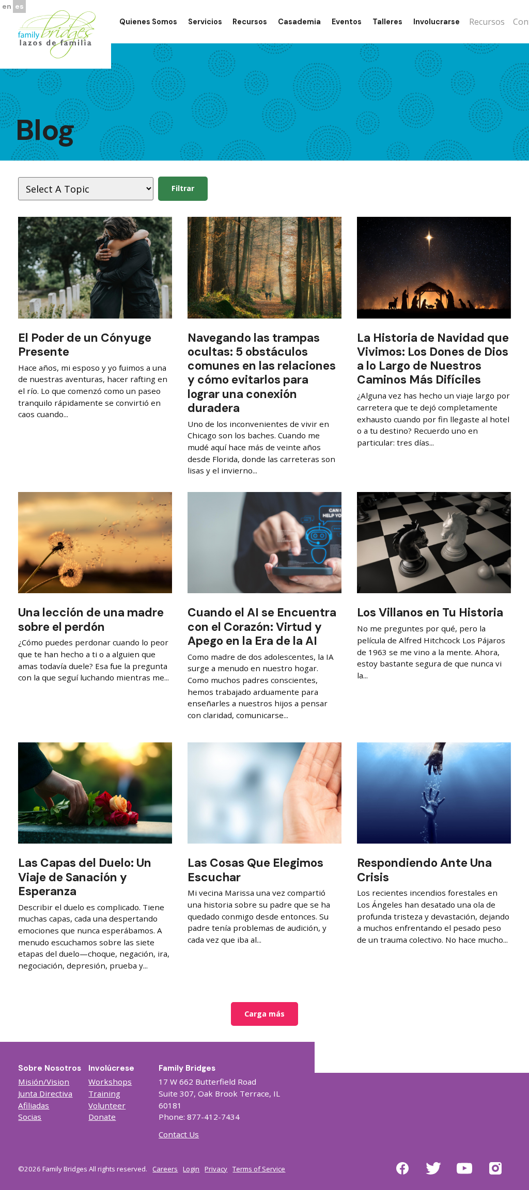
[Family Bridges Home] (57, 33)
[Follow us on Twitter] (433, 1174)
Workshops (110, 1081)
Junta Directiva (45, 1093)
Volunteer (107, 1105)
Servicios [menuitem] (205, 21)
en (6, 6)
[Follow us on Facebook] (402, 1174)
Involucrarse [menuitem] (436, 21)
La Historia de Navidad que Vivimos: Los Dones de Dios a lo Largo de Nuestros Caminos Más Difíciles (433, 359)
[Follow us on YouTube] (464, 1174)
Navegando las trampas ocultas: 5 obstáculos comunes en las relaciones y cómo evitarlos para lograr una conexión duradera (262, 373)
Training (104, 1093)
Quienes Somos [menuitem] (148, 21)
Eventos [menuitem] (347, 21)
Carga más (264, 1014)
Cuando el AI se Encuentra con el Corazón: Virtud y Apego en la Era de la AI (262, 626)
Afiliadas (33, 1105)
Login (191, 1168)
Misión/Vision (43, 1081)
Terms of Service (258, 1168)
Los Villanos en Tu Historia (430, 612)
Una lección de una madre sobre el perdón (91, 619)
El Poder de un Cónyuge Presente (84, 344)
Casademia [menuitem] (299, 21)
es (19, 6)
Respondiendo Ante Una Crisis (424, 869)
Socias (29, 1117)
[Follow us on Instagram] (495, 1174)
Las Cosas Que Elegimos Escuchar (255, 869)
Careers (165, 1168)
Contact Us (179, 1134)
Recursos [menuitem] (249, 21)
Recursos (487, 22)
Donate (102, 1117)
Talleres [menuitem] (387, 21)
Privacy (216, 1168)
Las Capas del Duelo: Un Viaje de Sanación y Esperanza (84, 876)
